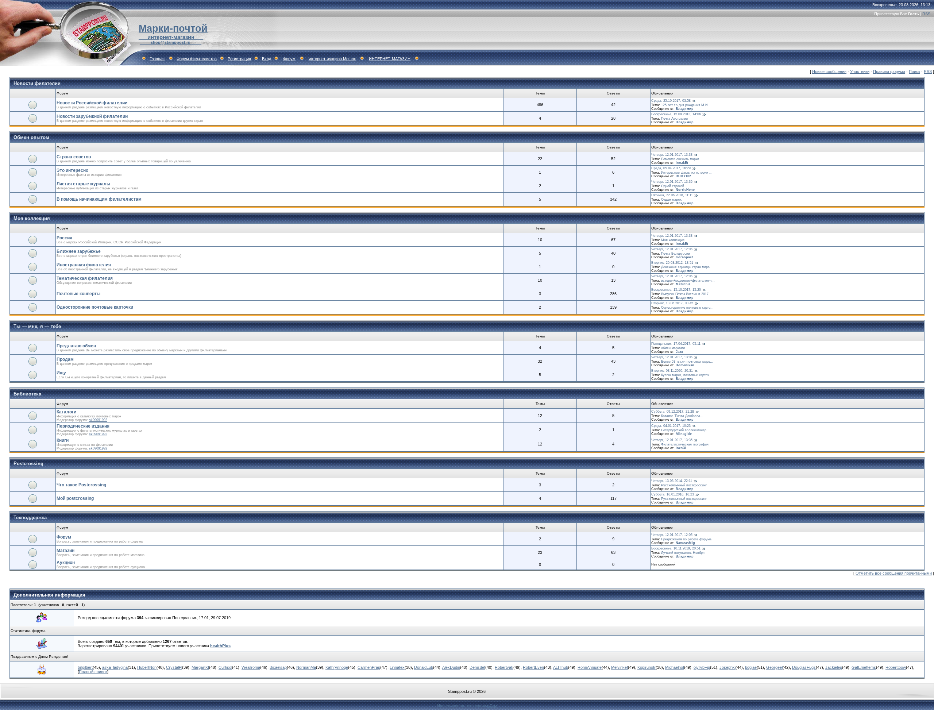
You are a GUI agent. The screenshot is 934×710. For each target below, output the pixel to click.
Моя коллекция (31, 218)
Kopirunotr (646, 667)
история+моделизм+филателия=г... (688, 280)
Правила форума (889, 71)
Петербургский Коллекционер (683, 430)
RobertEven (533, 667)
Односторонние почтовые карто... (687, 307)
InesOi (681, 448)
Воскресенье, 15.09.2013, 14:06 (676, 114)
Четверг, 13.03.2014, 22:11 (671, 481)
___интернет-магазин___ (171, 37)
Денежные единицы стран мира (685, 267)
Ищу (61, 372)
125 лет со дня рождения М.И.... (686, 105)
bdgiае (751, 667)
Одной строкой (672, 186)
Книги (63, 440)
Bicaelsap (278, 667)
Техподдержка (30, 517)
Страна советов (74, 156)
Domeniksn (685, 365)
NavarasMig (685, 543)
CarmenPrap (369, 667)
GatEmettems (864, 667)
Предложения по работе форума (686, 539)
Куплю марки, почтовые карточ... (687, 375)
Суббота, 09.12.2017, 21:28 (672, 411)
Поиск (914, 71)
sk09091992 (98, 420)
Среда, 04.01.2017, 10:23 (671, 426)
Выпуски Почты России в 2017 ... (687, 294)
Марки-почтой (173, 28)
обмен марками (673, 348)
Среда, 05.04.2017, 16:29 (671, 168)
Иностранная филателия (84, 264)
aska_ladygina (115, 667)
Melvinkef (619, 667)
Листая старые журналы (83, 183)
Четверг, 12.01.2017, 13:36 (671, 182)
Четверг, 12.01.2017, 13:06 (671, 357)
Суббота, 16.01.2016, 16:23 (672, 494)
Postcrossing (28, 463)
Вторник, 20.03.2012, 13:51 (672, 263)
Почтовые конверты (78, 293)
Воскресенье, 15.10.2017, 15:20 (676, 290)
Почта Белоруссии (675, 253)
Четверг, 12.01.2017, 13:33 (671, 155)
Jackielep (833, 667)
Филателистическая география (685, 444)
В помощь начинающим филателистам (99, 199)
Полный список (93, 672)
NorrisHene (685, 190)
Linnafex (397, 667)
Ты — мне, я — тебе (37, 326)
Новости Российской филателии (92, 102)
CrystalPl (174, 667)
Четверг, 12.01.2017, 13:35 (671, 440)
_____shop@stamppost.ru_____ (170, 42)
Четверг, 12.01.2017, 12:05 (671, 535)
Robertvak (504, 667)
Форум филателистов (197, 59)
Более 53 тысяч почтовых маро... (687, 361)
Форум (289, 59)
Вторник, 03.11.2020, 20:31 (672, 371)
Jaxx (679, 352)
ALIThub (560, 667)
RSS (926, 14)
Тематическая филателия (85, 278)
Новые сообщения (829, 71)
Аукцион (66, 562)
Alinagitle (684, 434)
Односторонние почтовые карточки (95, 307)
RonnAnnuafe (590, 667)
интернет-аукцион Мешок (332, 59)
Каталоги (66, 411)
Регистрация (239, 59)
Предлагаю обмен (76, 345)
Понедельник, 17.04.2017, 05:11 (675, 344)
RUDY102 (683, 176)
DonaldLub (423, 667)
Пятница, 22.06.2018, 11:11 (672, 195)
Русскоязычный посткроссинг (684, 485)
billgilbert (85, 667)
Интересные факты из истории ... (687, 172)
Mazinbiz (683, 284)
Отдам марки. (671, 199)
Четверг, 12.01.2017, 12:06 (671, 249)
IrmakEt (682, 163)
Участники (859, 71)
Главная (157, 59)
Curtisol (225, 667)
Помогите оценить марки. (680, 159)
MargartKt (200, 667)
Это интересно (72, 170)
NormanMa (306, 667)
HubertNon (147, 667)
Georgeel (774, 667)
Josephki (727, 667)
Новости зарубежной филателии (92, 116)
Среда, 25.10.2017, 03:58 (671, 101)
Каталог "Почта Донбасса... (682, 416)
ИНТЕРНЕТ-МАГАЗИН (389, 59)
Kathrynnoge (336, 667)
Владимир (685, 109)
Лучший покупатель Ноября (683, 553)
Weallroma (251, 667)
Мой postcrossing (75, 498)
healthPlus (220, 646)
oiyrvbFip (702, 667)
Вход (266, 59)
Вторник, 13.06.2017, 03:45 (672, 303)
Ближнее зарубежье (79, 251)
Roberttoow (895, 667)
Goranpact (684, 257)
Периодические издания (83, 426)
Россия (64, 237)
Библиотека (27, 394)
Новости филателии (37, 83)
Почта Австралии (674, 118)
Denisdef (477, 667)
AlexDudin (451, 667)
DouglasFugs (804, 667)
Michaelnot (674, 667)
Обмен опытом (31, 137)
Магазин (65, 550)
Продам (65, 359)
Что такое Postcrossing (81, 484)
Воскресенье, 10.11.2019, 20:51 (675, 548)
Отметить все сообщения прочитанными (894, 573)
